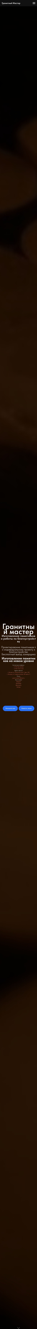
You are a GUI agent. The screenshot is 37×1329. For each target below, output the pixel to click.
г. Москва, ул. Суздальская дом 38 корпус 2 (18, 674)
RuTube (18, 687)
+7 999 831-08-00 (18, 667)
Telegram (18, 681)
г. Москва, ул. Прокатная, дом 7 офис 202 (19, 672)
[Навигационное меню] (34, 3)
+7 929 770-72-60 (18, 668)
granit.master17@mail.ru (18, 678)
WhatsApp (18, 683)
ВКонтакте (18, 685)
